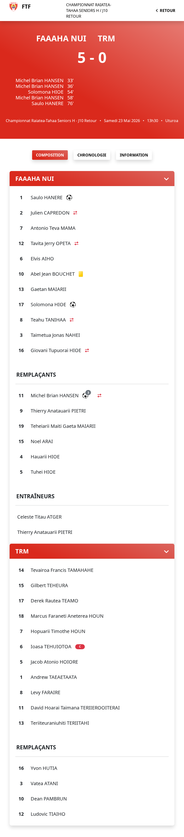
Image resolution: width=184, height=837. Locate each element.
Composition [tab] (50, 155)
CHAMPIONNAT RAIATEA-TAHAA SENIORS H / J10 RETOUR (88, 10)
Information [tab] (134, 155)
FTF (26, 6)
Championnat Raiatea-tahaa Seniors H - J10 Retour (51, 120)
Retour (167, 10)
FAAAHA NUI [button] (34, 178)
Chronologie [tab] (91, 155)
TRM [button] (22, 551)
